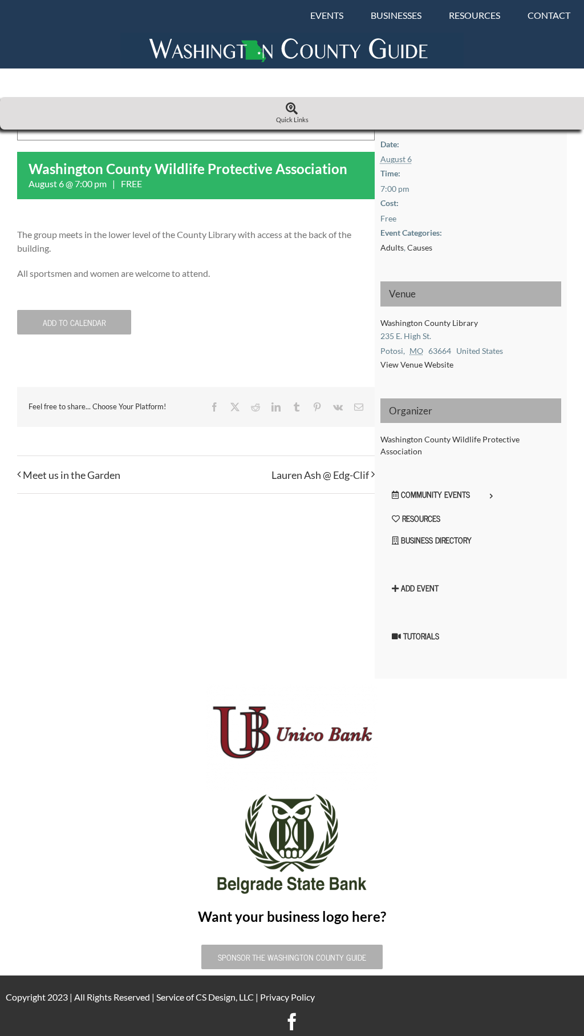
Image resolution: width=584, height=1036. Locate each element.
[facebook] (292, 1021)
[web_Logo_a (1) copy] (292, 36)
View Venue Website (416, 364)
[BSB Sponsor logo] (292, 795)
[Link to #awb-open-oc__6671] (292, 109)
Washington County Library (429, 323)
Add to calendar (74, 322)
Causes (419, 247)
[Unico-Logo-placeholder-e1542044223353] (292, 688)
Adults (392, 247)
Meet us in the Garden (71, 475)
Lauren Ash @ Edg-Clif (320, 475)
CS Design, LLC (225, 996)
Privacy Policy (287, 996)
